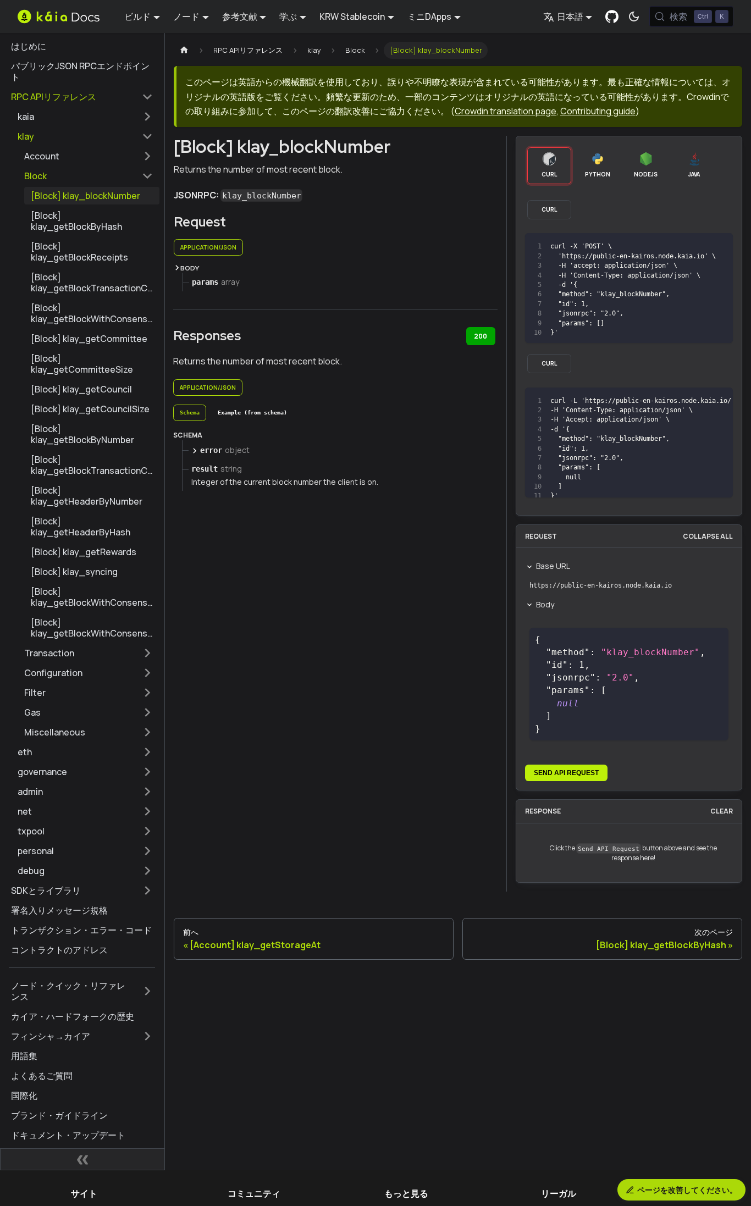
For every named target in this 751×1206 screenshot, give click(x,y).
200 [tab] (480, 336)
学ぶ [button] (288, 16)
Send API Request (566, 773)
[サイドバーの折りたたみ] (82, 1159)
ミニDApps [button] (429, 16)
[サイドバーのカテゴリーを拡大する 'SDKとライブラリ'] (147, 890)
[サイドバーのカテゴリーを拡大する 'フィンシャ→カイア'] (147, 1036)
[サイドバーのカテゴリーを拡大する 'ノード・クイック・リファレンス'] (147, 991)
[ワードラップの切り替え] (679, 401)
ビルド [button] (137, 16)
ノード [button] (186, 16)
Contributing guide (598, 111)
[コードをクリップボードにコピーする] (700, 246)
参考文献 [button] (239, 16)
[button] (85, 116)
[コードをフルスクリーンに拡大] (719, 246)
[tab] (189, 413)
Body (545, 604)
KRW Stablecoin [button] (352, 16)
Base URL (553, 566)
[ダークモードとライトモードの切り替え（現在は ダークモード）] (634, 16)
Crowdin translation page (505, 111)
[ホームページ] (184, 50)
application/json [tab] (208, 247)
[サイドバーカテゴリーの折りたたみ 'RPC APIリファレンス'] (147, 97)
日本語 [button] (570, 16)
